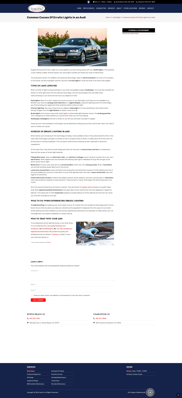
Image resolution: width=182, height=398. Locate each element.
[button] (130, 8)
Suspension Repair (32, 381)
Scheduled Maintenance (58, 377)
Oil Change (30, 377)
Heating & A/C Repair (57, 371)
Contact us (56, 234)
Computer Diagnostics (34, 374)
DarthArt (48, 242)
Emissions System (57, 374)
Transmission (55, 381)
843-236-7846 (34, 318)
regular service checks (90, 187)
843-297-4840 (101, 318)
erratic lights (63, 113)
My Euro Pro (42, 226)
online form (134, 33)
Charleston (35, 229)
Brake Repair (31, 371)
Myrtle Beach (57, 226)
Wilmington (49, 229)
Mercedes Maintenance (58, 384)
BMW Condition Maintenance (35, 384)
